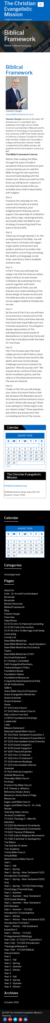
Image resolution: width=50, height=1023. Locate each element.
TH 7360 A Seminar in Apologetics (22, 839)
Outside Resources (14, 775)
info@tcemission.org (15, 485)
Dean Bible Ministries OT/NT (19, 654)
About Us (9, 590)
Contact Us (10, 637)
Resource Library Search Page (20, 795)
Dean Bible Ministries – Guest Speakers (25, 644)
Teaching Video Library (16, 812)
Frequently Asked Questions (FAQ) (22, 681)
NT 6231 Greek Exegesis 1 (18, 745)
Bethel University (13, 603)
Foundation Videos (14, 674)
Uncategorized (12, 574)
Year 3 (7, 973)
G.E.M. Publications (14, 684)
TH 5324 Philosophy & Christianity (22, 828)
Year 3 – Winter (12, 986)
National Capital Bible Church (19, 731)
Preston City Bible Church (18, 785)
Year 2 (7, 956)
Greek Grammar (12, 698)
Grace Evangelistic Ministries (19, 694)
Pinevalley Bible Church (16, 778)
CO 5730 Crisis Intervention (19, 627)
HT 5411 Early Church (15, 708)
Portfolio (9, 781)
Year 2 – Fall (10, 959)
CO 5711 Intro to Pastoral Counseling (23, 624)
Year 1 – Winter (12, 916)
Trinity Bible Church (14, 852)
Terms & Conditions (14, 815)
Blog (6, 610)
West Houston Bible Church (18, 859)
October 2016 (11, 1002)
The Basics (10, 842)
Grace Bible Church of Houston (20, 691)
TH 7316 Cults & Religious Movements (24, 835)
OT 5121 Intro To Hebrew (17, 755)
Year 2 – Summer (13, 966)
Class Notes (10, 620)
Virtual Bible (10, 855)
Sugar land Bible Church (17, 802)
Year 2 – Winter (12, 970)
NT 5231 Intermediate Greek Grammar (24, 741)
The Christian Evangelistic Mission (20, 8)
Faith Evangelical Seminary (18, 664)
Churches (9, 617)
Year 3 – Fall (10, 976)
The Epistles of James (15, 845)
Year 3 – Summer (13, 983)
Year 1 (7, 862)
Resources (9, 798)
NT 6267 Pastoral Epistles (18, 751)
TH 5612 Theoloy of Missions (19, 832)
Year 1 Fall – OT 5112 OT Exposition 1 (23, 939)
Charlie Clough (12, 614)
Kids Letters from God (16, 714)
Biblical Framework (14, 607)
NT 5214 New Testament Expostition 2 (24, 738)
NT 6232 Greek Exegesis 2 (18, 748)
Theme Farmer (20, 1015)
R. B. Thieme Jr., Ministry (16, 788)
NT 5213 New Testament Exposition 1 (24, 734)
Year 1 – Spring (12, 869)
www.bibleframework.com (20, 114)
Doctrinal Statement (15, 657)
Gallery (8, 687)
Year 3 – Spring (12, 980)
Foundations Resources (16, 677)
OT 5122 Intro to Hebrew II (18, 758)
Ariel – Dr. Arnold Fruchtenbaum (21, 593)
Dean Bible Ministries (15, 640)
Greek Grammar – (13, 701)
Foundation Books (13, 671)
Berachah (9, 597)
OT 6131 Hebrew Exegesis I (18, 771)
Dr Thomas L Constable (16, 661)
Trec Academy (11, 849)
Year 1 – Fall (10, 865)
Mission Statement (14, 728)
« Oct (8, 466)
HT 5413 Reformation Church (19, 711)
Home (7, 45)
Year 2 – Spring (12, 963)
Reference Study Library (17, 792)
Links (7, 724)
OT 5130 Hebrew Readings (18, 761)
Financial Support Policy (17, 667)
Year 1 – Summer (13, 892)
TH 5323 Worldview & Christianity (22, 825)
